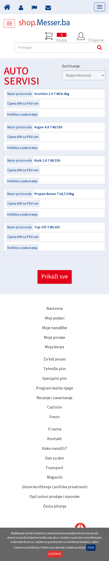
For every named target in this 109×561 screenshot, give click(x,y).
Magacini (54, 477)
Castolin (54, 407)
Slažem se (54, 554)
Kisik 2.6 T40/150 (47, 160)
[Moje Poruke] (48, 8)
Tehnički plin (54, 369)
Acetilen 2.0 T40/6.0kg (51, 93)
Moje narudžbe (54, 328)
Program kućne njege (54, 388)
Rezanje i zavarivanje (54, 398)
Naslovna (54, 308)
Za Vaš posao (54, 359)
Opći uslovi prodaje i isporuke (54, 496)
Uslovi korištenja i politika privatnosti (54, 487)
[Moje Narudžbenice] (34, 8)
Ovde (90, 548)
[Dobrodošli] (8, 8)
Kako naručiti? (54, 448)
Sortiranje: (71, 66)
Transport (54, 468)
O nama (54, 429)
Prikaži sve (54, 276)
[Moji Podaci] (21, 8)
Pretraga (99, 48)
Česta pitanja (54, 506)
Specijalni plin (54, 378)
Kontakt (54, 439)
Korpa (61, 36)
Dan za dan (54, 458)
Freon (54, 417)
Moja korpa (54, 347)
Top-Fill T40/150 (47, 227)
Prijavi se (96, 38)
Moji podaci (54, 318)
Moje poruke (54, 337)
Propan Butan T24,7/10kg (54, 194)
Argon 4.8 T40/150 (48, 127)
